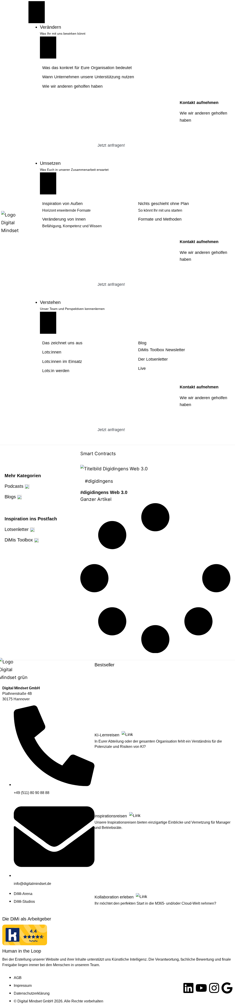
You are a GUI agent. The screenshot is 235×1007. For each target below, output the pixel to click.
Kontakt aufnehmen (199, 102)
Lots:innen (51, 352)
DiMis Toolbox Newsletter (161, 350)
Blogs (11, 496)
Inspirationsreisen (111, 816)
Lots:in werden (55, 370)
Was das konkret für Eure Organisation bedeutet (87, 67)
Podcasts (15, 486)
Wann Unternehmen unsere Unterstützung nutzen (88, 77)
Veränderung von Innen (64, 219)
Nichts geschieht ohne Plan (163, 203)
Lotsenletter (17, 529)
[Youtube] (201, 988)
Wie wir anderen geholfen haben (72, 86)
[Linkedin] (188, 988)
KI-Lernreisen (107, 735)
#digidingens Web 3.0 (103, 492)
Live (142, 368)
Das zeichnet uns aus (62, 343)
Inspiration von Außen (62, 203)
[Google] (227, 988)
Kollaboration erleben (115, 897)
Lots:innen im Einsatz (62, 361)
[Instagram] (214, 988)
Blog (142, 343)
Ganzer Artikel (96, 499)
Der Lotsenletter (153, 359)
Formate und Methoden (160, 219)
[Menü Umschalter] (36, 12)
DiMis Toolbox (19, 539)
